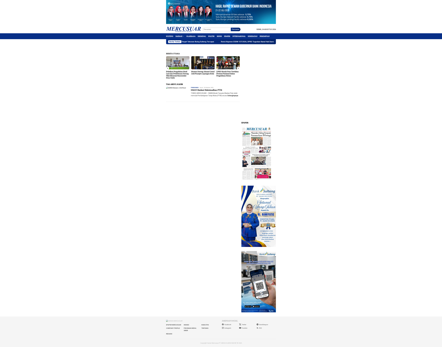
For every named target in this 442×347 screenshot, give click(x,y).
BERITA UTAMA (173, 53)
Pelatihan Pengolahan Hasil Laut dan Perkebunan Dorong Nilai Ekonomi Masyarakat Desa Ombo (177, 74)
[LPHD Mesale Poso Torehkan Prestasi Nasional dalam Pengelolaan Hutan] (228, 62)
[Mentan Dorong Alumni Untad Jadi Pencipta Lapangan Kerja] (203, 62)
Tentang (204, 328)
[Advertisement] (258, 82)
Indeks (186, 325)
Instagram (227, 328)
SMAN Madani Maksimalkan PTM (206, 90)
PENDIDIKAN (194, 87)
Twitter (244, 324)
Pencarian (235, 29)
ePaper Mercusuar (173, 325)
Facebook (227, 324)
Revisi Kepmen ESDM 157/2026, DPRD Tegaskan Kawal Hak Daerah (227, 42)
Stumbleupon (263, 324)
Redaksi (169, 334)
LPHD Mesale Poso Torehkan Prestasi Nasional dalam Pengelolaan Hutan (227, 73)
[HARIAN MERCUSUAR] (184, 29)
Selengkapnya (232, 96)
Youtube (244, 328)
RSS (260, 328)
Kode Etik (205, 325)
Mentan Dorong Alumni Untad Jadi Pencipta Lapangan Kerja (203, 72)
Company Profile (173, 328)
